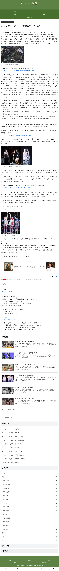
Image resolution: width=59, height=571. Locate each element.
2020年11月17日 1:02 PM (8, 291)
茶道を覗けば (30, 480)
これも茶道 (30, 488)
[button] (56, 417)
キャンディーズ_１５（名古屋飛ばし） (12, 444)
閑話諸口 (29, 540)
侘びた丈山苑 (30, 518)
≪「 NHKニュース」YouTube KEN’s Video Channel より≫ (17, 70)
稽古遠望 (30, 503)
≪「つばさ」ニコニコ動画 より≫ (10, 209)
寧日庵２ (30, 525)
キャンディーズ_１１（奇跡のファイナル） (14, 458)
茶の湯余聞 (30, 510)
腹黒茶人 (30, 499)
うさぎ (29, 473)
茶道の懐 (30, 495)
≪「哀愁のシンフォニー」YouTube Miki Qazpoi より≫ (16, 187)
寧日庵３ (30, 529)
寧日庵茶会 (30, 521)
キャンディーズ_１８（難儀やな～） (12, 432)
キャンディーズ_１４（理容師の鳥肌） (12, 447)
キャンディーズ (6, 21)
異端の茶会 (30, 507)
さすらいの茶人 (30, 484)
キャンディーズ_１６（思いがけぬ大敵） (13, 440)
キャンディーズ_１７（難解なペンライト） (14, 436)
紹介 (10, 560)
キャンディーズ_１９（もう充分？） (12, 429)
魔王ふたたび (30, 514)
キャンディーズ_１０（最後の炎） (11, 462)
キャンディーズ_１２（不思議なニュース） (14, 455)
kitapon (6, 317)
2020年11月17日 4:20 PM (9, 319)
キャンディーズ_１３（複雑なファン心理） (14, 451)
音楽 (12, 21)
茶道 (29, 477)
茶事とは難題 (30, 492)
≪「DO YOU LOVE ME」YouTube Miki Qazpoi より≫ (16, 135)
